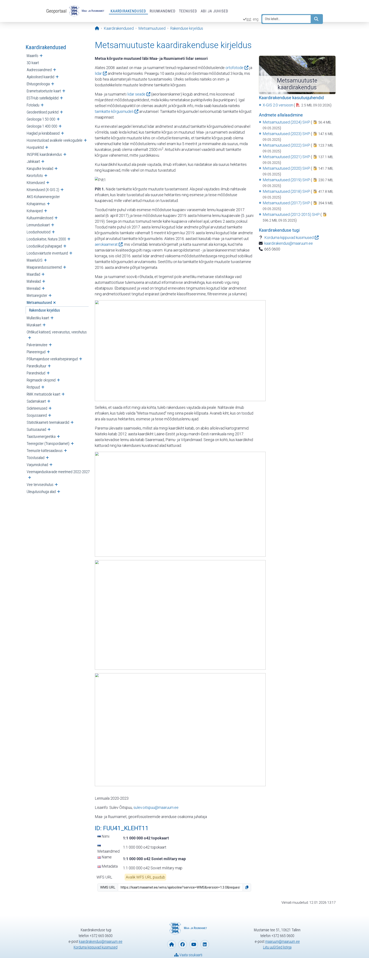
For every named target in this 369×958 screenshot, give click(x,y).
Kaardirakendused (128, 11)
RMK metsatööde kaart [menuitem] (43, 394)
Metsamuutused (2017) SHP (286, 203)
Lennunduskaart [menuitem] (38, 225)
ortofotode (234, 67)
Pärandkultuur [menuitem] (36, 366)
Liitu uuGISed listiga (277, 947)
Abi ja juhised (214, 11)
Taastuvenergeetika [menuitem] (41, 436)
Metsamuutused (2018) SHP (286, 191)
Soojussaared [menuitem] (37, 415)
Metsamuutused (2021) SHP (286, 157)
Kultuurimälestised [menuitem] (40, 218)
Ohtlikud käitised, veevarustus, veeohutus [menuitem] (57, 332)
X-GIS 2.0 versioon (278, 105)
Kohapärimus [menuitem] (36, 204)
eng (255, 19)
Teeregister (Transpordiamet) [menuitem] (48, 443)
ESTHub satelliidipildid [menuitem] (43, 98)
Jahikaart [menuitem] (33, 161)
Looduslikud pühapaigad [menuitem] (44, 246)
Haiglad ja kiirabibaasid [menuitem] (43, 133)
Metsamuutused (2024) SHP (286, 122)
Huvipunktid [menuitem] (35, 147)
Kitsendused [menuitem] (36, 182)
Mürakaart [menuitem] (34, 325)
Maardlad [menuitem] (33, 274)
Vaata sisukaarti (190, 955)
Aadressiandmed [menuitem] (39, 70)
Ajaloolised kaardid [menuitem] (40, 77)
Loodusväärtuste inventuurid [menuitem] (47, 253)
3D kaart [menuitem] (33, 62)
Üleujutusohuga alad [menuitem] (41, 491)
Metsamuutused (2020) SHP (286, 168)
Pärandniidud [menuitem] (36, 373)
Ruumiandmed (163, 11)
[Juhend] (180, 350)
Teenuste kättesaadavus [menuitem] (45, 450)
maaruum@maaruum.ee (282, 941)
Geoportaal (56, 11)
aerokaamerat (106, 244)
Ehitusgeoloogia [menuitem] (38, 84)
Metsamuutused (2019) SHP (286, 180)
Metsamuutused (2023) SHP (286, 133)
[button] (246, 887)
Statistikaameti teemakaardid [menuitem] (48, 422)
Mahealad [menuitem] (34, 281)
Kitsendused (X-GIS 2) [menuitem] (43, 189)
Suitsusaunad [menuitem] (36, 429)
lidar (98, 73)
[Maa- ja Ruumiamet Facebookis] (182, 944)
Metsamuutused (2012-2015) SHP (291, 214)
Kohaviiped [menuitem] (35, 211)
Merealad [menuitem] (33, 288)
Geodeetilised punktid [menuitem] (43, 112)
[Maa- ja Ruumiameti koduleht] (171, 944)
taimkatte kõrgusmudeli (114, 111)
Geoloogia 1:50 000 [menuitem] (41, 119)
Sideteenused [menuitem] (37, 408)
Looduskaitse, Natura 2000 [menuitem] (46, 239)
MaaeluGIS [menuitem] (34, 260)
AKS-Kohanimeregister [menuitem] (43, 196)
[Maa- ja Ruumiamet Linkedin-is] (205, 944)
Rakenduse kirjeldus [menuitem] (44, 310)
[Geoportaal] (86, 11)
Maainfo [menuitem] (32, 55)
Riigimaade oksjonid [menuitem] (41, 380)
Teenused (188, 11)
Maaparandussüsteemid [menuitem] (44, 267)
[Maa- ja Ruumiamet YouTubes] (193, 944)
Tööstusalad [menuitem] (35, 457)
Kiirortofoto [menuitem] (35, 175)
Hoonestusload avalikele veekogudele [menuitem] (54, 140)
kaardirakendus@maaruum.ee (288, 243)
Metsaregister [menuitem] (37, 295)
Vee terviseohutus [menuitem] (40, 484)
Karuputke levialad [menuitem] (40, 168)
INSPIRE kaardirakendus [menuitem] (44, 154)
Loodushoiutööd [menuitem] (38, 232)
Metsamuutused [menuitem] (39, 302)
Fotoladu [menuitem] (33, 105)
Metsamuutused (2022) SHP (286, 145)
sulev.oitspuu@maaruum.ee (156, 807)
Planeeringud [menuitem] (36, 352)
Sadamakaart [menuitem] (36, 401)
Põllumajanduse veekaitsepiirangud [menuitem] (52, 359)
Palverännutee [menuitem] (37, 345)
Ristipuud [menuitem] (33, 387)
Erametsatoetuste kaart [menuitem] (44, 91)
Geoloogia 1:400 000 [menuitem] (42, 126)
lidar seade (136, 94)
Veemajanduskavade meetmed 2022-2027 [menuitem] (58, 471)
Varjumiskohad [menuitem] (37, 464)
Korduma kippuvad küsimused (289, 237)
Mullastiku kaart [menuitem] (38, 318)
